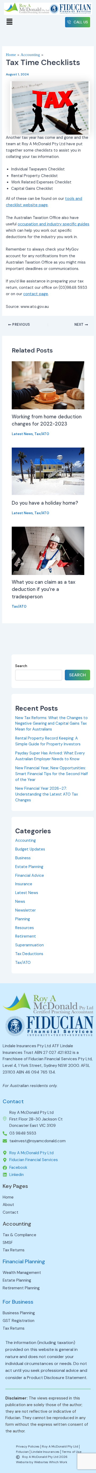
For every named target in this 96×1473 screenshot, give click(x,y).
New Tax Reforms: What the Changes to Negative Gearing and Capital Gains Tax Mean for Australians (51, 723)
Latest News (22, 434)
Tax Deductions (29, 953)
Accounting (25, 840)
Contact (13, 1101)
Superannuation (29, 945)
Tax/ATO (41, 434)
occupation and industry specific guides (53, 224)
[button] (9, 22)
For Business (18, 1301)
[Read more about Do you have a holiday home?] (48, 471)
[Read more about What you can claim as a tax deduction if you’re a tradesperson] (48, 550)
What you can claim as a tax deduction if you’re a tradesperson (43, 589)
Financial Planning (24, 1261)
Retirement (25, 936)
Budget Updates (30, 849)
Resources (24, 927)
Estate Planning (29, 866)
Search (21, 665)
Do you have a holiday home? (45, 503)
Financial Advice (29, 875)
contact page (35, 294)
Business (23, 858)
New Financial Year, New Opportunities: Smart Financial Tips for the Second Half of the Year (51, 774)
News (20, 901)
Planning (22, 919)
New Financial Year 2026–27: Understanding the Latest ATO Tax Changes (46, 794)
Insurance (23, 884)
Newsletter (25, 910)
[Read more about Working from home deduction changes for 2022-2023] (48, 385)
